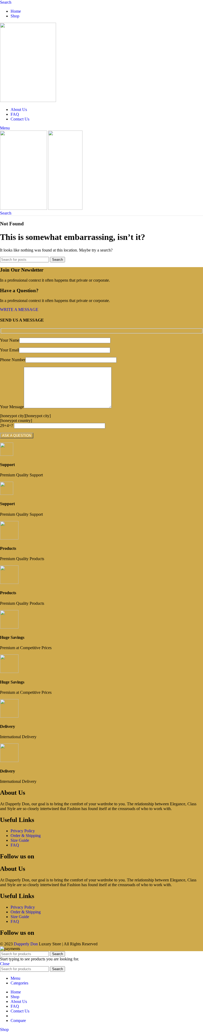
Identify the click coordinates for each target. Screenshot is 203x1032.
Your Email (9, 350)
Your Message (12, 407)
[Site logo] (28, 100)
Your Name (9, 340)
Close (5, 963)
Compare (18, 1020)
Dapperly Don (26, 944)
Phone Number (12, 359)
